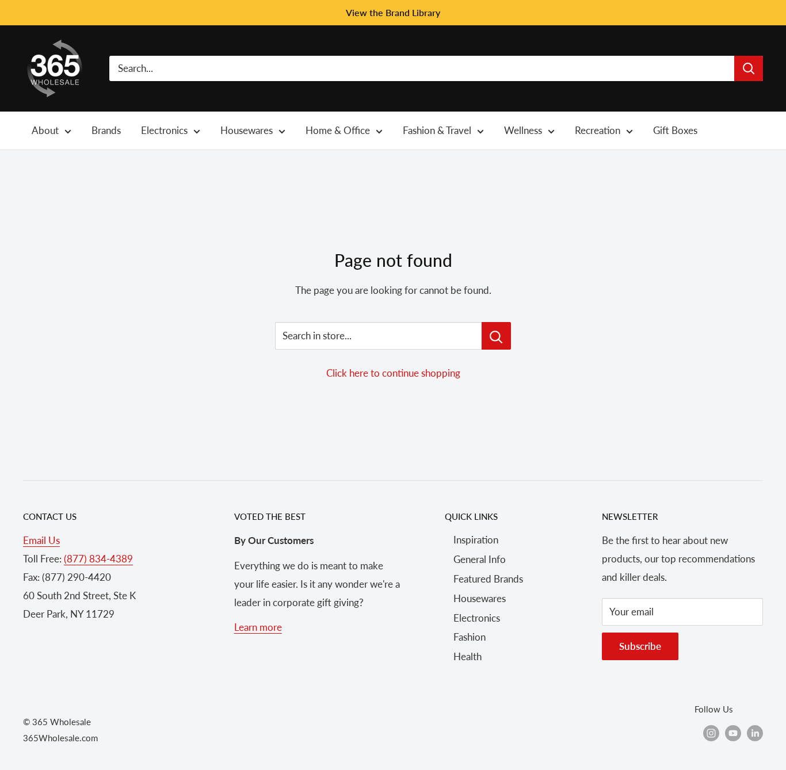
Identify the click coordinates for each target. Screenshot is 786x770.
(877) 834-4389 (98, 559)
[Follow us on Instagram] (711, 732)
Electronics (476, 618)
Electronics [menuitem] (164, 130)
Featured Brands (488, 579)
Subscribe (640, 646)
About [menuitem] (45, 130)
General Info (479, 559)
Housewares (479, 598)
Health (467, 656)
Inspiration (475, 540)
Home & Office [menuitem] (338, 130)
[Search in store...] (496, 336)
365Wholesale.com (60, 738)
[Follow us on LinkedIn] (755, 732)
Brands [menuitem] (106, 130)
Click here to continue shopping (393, 373)
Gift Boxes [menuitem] (675, 130)
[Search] (748, 68)
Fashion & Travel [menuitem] (437, 130)
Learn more (258, 627)
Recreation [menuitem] (597, 130)
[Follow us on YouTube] (733, 732)
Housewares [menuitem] (246, 130)
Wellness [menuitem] (523, 130)
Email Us (41, 540)
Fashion (469, 637)
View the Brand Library (393, 12)
